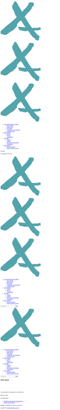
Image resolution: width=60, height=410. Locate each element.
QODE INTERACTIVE (13, 408)
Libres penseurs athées (9, 402)
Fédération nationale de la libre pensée (13, 401)
